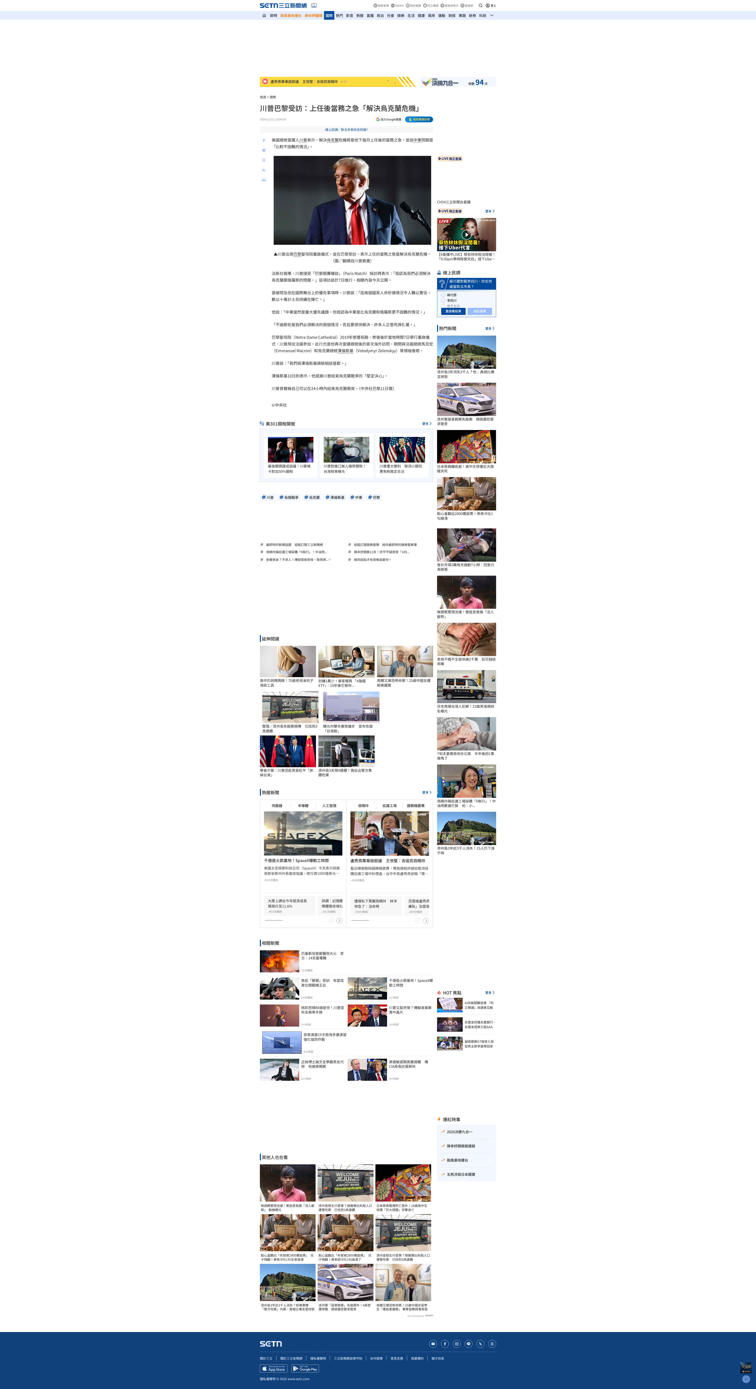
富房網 (469, 5)
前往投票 (479, 311)
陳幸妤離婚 (313, 15)
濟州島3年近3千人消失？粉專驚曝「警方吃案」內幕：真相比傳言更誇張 (287, 1307)
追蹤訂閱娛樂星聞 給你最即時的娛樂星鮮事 (385, 544)
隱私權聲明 (318, 1358)
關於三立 (266, 1358)
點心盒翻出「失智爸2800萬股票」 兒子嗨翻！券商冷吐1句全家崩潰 (287, 1257)
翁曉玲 (363, 805)
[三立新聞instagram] (456, 1344)
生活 (411, 15)
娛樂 (400, 15)
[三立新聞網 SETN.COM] (264, 15)
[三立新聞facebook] (445, 1344)
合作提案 (376, 1358)
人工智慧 (329, 805)
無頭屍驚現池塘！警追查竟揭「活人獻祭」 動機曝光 (287, 1208)
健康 (421, 15)
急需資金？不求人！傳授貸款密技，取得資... (297, 560)
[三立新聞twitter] (480, 1344)
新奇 (472, 15)
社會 (390, 15)
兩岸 (431, 15)
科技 (482, 15)
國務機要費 (416, 805)
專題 (462, 15)
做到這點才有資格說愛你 (371, 560)
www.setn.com (298, 1378)
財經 (452, 15)
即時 (273, 15)
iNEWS (399, 5)
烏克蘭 (333, 140)
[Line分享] (264, 150)
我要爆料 (417, 1358)
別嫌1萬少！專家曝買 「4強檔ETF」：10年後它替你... (342, 683)
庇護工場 (390, 805)
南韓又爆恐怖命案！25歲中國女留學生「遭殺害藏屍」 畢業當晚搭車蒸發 (402, 1307)
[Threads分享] (264, 160)
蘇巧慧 (452, 295)
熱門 (339, 15)
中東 (417, 140)
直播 (370, 15)
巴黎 (297, 254)
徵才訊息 (438, 1358)
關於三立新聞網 (291, 1358)
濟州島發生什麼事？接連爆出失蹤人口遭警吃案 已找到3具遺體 (345, 1208)
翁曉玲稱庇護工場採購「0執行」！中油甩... (296, 552)
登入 (493, 5)
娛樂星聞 (383, 5)
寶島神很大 (452, 5)
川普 (303, 140)
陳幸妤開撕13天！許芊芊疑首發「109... (381, 552)
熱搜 (359, 15)
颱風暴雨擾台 (291, 15)
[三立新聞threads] (492, 1344)
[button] (480, 5)
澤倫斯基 (345, 350)
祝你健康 (415, 5)
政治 (380, 15)
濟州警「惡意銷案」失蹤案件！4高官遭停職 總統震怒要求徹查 (345, 1307)
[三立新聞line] (468, 1344)
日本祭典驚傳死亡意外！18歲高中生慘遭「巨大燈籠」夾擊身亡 (401, 1208)
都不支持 (453, 306)
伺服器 (277, 805)
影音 (349, 15)
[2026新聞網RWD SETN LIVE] (314, 5)
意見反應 (397, 1358)
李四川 (452, 300)
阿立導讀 (432, 5)
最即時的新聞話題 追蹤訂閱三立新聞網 (294, 544)
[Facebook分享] (264, 140)
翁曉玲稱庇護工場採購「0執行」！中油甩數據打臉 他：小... (466, 803)
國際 (329, 15)
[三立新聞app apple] (273, 1368)
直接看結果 (453, 311)
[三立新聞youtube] (433, 1344)
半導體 (303, 805)
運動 (441, 15)
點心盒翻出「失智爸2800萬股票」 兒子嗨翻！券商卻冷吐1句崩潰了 (345, 1257)
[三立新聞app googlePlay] (305, 1368)
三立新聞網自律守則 (348, 1358)
